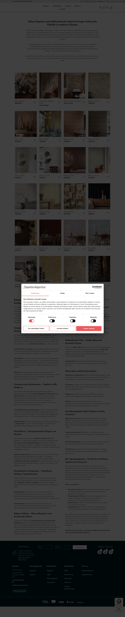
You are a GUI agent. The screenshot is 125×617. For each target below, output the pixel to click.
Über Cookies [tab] (90, 293)
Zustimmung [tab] (35, 293)
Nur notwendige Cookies (36, 328)
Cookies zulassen (88, 328)
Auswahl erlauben (62, 328)
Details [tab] (62, 293)
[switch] (52, 320)
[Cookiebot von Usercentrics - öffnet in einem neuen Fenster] (94, 287)
